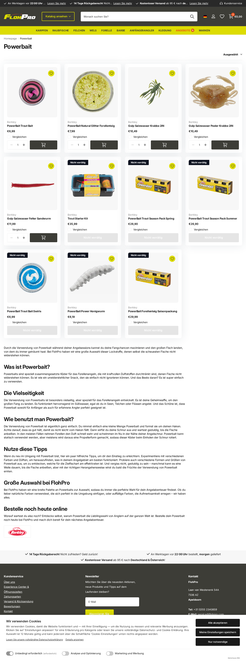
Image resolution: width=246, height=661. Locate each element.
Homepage (10, 38)
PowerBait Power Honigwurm (86, 311)
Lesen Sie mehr (56, 3)
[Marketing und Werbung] (109, 653)
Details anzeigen (75, 639)
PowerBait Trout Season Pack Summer (213, 218)
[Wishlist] (222, 16)
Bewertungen (12, 606)
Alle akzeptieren (217, 622)
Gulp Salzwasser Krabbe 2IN (146, 125)
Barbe (121, 30)
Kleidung (165, 30)
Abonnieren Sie (99, 613)
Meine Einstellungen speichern (217, 632)
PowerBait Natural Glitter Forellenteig (91, 125)
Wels (93, 30)
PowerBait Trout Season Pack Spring (151, 218)
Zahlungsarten (12, 596)
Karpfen (42, 30)
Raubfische (60, 30)
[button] (23, 144)
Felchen (79, 30)
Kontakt (8, 611)
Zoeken (192, 16)
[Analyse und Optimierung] (65, 653)
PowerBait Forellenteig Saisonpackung (152, 311)
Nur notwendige (218, 641)
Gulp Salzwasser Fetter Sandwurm (29, 218)
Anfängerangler (142, 30)
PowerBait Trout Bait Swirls (24, 311)
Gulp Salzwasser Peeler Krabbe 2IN (211, 125)
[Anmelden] (213, 16)
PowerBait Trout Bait (20, 125)
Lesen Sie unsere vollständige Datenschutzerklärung (34, 639)
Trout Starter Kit (78, 218)
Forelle (106, 30)
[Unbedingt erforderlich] (9, 653)
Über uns (9, 581)
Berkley (11, 122)
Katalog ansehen (57, 16)
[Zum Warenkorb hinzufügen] (43, 144)
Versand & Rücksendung (18, 601)
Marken (204, 30)
